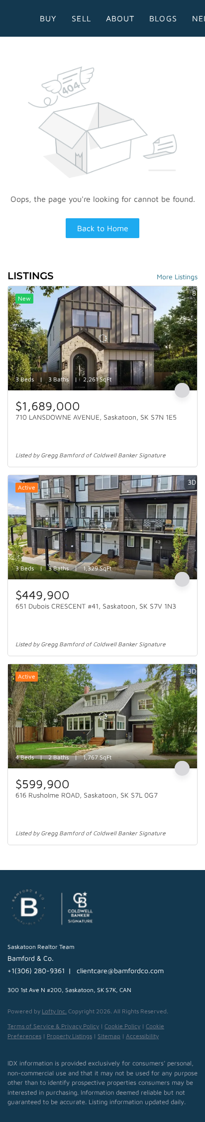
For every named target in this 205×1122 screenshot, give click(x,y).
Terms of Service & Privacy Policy (53, 1026)
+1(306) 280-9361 (36, 970)
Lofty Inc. (54, 1011)
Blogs (163, 18)
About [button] (120, 18)
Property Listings (69, 1036)
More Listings (177, 276)
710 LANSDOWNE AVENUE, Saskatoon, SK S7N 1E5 (96, 417)
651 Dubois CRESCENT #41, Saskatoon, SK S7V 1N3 (95, 606)
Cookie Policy (122, 1026)
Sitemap (109, 1036)
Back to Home (102, 228)
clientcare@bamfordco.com (120, 970)
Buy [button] (48, 18)
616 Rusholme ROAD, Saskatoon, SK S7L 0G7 (86, 795)
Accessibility (142, 1036)
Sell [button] (81, 18)
